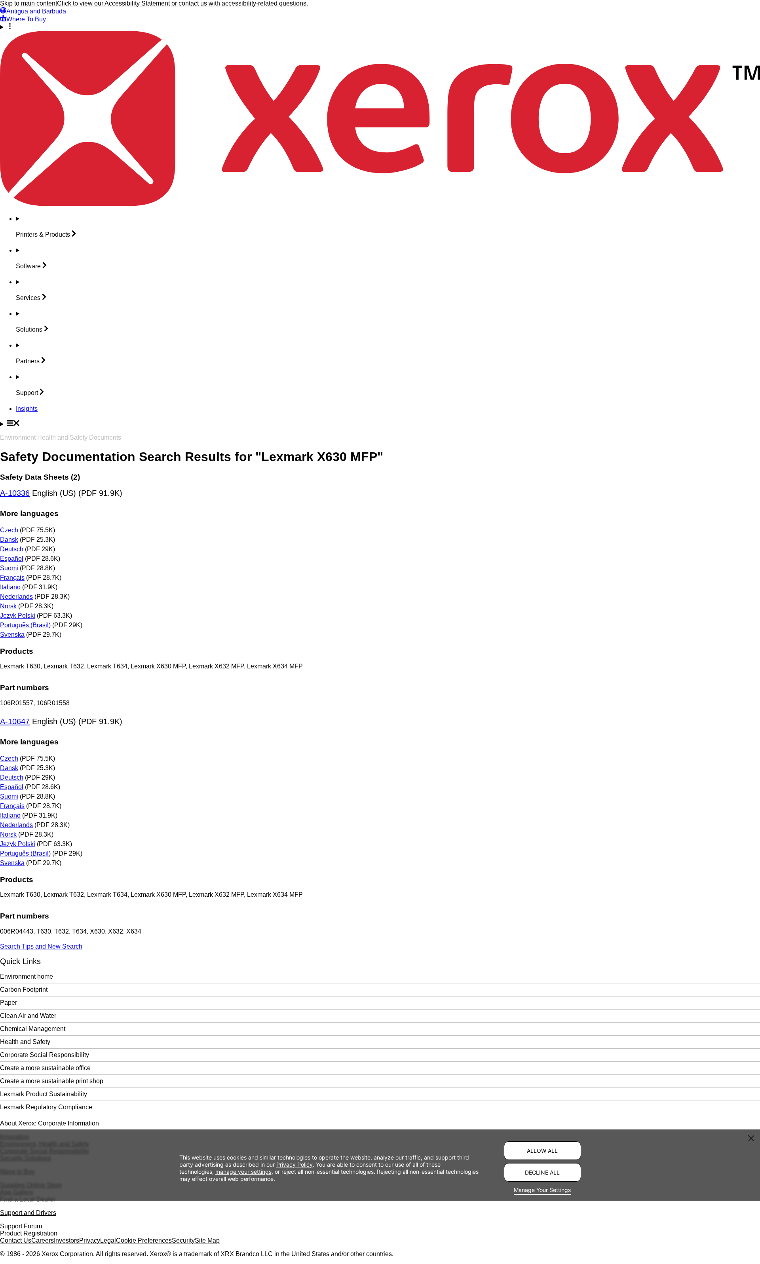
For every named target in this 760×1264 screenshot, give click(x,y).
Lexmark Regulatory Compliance (46, 1107)
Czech (9, 530)
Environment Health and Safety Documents (60, 437)
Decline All (542, 1172)
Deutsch (11, 549)
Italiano (10, 587)
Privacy (89, 1240)
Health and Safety (25, 1041)
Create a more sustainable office (45, 1068)
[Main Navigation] (380, 424)
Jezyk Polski (17, 615)
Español (11, 558)
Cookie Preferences (144, 1240)
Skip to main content (28, 3)
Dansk (9, 539)
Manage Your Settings (542, 1189)
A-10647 (15, 721)
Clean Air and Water (28, 1015)
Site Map (207, 1240)
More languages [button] (29, 513)
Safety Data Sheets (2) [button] (40, 477)
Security (183, 1240)
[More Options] (380, 27)
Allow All (542, 1150)
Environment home (26, 976)
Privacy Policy (294, 1164)
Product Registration (28, 1233)
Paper (8, 1002)
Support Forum (21, 1226)
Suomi (9, 568)
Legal (108, 1240)
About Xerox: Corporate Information (49, 1123)
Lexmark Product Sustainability (43, 1094)
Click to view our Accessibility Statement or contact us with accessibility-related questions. (182, 3)
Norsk (8, 606)
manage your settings (243, 1171)
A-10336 (15, 493)
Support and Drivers (28, 1212)
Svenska (12, 634)
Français (12, 577)
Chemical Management (32, 1028)
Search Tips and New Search (41, 946)
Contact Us (15, 1240)
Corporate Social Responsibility (44, 1054)
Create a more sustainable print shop (51, 1081)
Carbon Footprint (24, 989)
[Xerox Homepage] (380, 204)
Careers (42, 1240)
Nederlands (16, 596)
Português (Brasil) (25, 625)
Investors (66, 1240)
